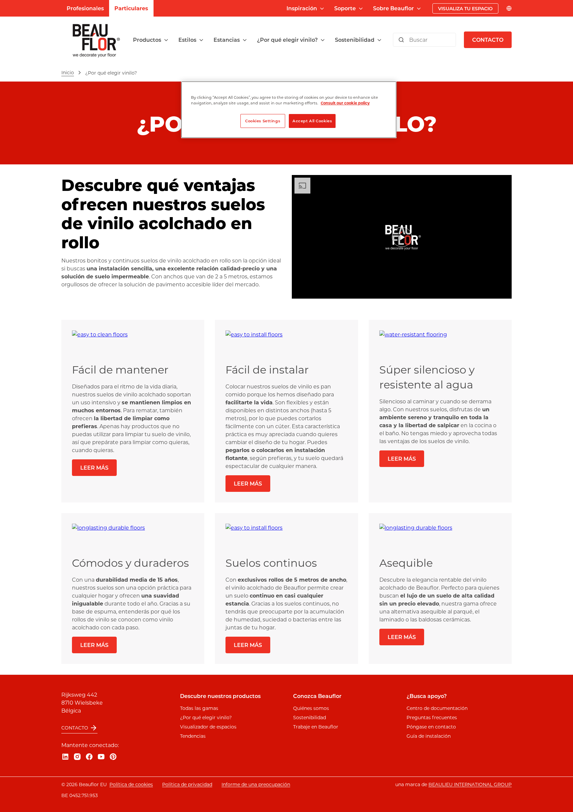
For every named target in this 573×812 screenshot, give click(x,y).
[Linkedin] (65, 757)
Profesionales (85, 8)
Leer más (94, 467)
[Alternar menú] (166, 40)
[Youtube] (101, 757)
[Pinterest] (113, 757)
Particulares (131, 8)
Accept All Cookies (312, 120)
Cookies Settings (262, 120)
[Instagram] (77, 757)
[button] (151, 39)
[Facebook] (89, 757)
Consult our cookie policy (345, 102)
